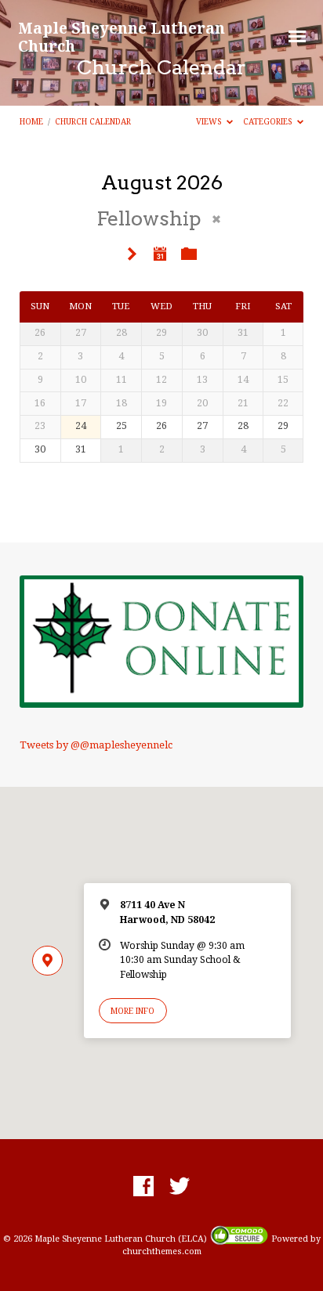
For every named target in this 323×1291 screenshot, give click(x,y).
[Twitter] (179, 1187)
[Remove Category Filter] (216, 219)
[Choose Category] (189, 254)
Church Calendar (93, 121)
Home (31, 121)
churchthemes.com (161, 1251)
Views (210, 121)
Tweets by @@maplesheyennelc (96, 745)
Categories (269, 121)
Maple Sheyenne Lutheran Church (121, 36)
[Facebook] (143, 1187)
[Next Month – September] (132, 254)
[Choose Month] (160, 254)
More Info (132, 1010)
